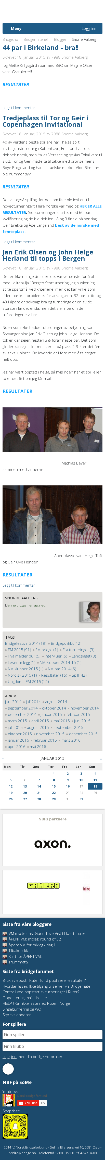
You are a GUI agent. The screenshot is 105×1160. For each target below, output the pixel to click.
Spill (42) (79, 675)
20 (25, 793)
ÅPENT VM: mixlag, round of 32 (34, 939)
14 (39, 786)
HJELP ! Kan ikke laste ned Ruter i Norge (36, 1003)
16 (68, 786)
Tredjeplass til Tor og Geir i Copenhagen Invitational (45, 120)
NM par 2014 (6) (62, 668)
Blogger (60, 39)
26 (10, 799)
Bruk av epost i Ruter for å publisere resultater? (44, 980)
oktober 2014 (54, 708)
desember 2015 (83, 733)
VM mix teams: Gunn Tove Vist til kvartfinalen (47, 933)
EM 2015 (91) (19, 649)
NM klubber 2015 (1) (26, 668)
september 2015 (68, 727)
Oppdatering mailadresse (25, 997)
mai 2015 (62, 720)
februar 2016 (45, 740)
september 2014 (23, 708)
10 (81, 780)
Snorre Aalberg (21, 597)
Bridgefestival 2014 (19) (25, 643)
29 (54, 799)
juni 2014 (13, 701)
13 (25, 786)
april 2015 (40, 720)
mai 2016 (38, 746)
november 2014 (85, 708)
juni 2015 (82, 720)
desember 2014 (22, 714)
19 (10, 793)
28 (39, 799)
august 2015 (38, 727)
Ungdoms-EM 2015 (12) (28, 681)
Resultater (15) (54, 675)
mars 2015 (17, 720)
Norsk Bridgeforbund (35, 11)
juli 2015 (15, 727)
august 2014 (56, 701)
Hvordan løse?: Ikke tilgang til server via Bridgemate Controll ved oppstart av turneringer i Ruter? (46, 989)
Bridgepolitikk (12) (66, 643)
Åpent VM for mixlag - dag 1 (32, 944)
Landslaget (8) (84, 656)
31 (81, 799)
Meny (16, 28)
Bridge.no (10, 39)
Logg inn (89, 28)
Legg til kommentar (19, 107)
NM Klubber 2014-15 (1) (61, 662)
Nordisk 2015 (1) (22, 675)
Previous (7, 840)
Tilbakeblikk (18, 950)
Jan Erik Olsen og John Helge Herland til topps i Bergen (48, 255)
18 (95, 786)
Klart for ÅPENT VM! (25, 956)
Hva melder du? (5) (24, 656)
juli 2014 (33, 701)
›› (101, 758)
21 (39, 793)
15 (54, 786)
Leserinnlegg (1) (21, 662)
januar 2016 (18, 740)
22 (54, 793)
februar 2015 (78, 714)
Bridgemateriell (36, 39)
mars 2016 (71, 740)
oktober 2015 (20, 733)
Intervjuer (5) (56, 656)
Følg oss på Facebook (8, 1069)
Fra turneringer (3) (79, 649)
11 (95, 780)
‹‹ (4, 758)
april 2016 (16, 746)
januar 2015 (51, 714)
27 (25, 799)
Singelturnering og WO (22, 1009)
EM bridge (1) (46, 649)
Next (98, 840)
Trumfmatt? (18, 961)
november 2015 (50, 733)
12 (10, 786)
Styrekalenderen (17, 1014)
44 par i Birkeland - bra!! (40, 47)
